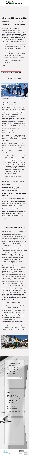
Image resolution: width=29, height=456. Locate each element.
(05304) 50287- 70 (12, 402)
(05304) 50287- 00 (12, 400)
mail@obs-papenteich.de (14, 411)
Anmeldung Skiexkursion (9, 104)
